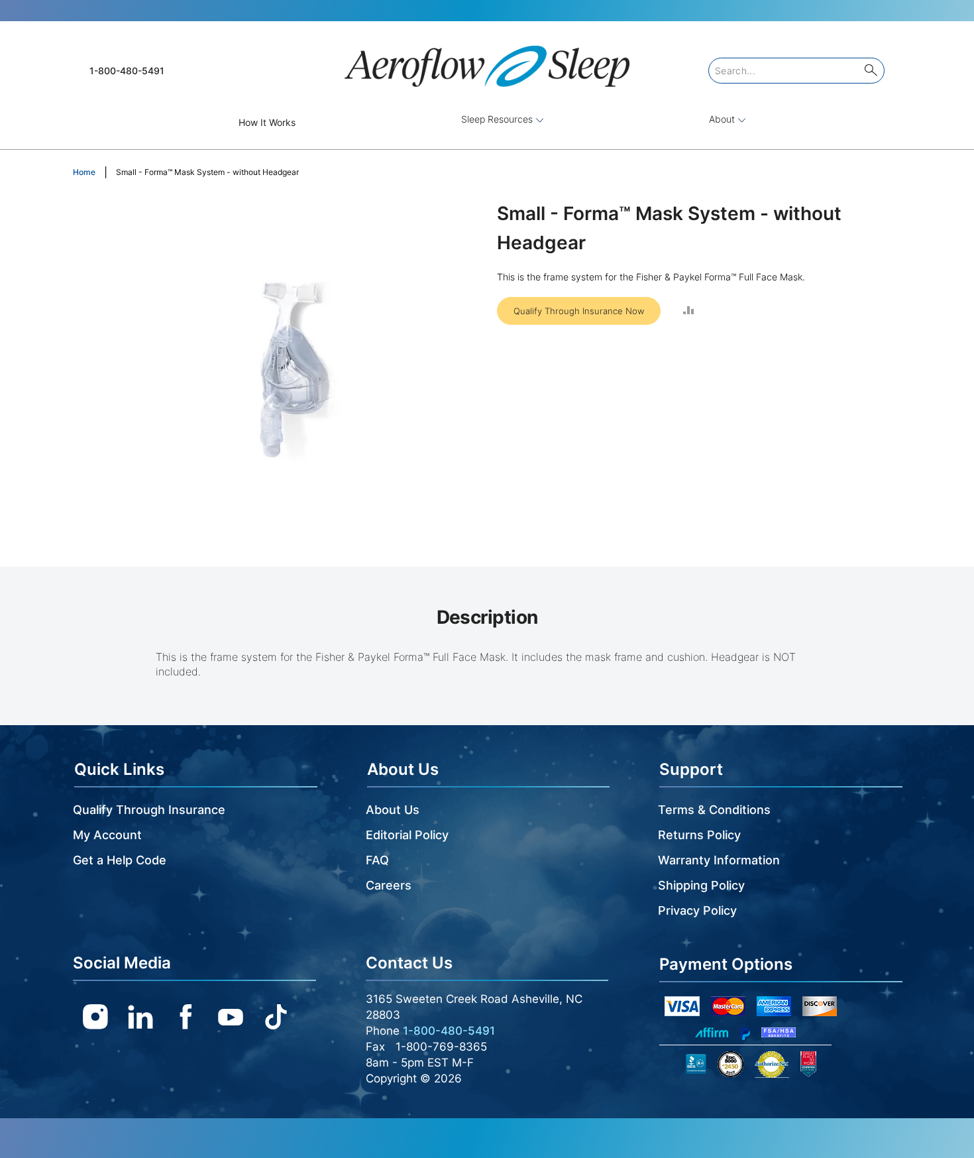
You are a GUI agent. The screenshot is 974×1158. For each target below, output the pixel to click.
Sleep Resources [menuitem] (498, 119)
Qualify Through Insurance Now (579, 311)
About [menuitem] (723, 119)
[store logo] (487, 61)
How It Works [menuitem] (267, 122)
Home (84, 172)
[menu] (487, 122)
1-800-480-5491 (126, 70)
